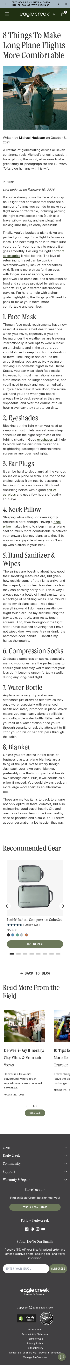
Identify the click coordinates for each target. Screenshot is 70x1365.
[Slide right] (44, 1106)
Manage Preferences (35, 1357)
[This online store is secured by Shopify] (26, 1322)
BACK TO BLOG (37, 973)
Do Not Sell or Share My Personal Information (35, 1352)
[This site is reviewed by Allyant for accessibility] (46, 1324)
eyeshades (45, 439)
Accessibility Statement (35, 1334)
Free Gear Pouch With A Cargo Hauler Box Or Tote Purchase (31, 4)
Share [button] (11, 182)
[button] (62, 14)
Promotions (35, 1329)
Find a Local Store (35, 1207)
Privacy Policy (35, 1343)
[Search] (54, 14)
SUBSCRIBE (58, 1268)
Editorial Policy (35, 1348)
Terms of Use (35, 1338)
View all (35, 1112)
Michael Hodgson (32, 138)
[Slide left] (26, 1106)
